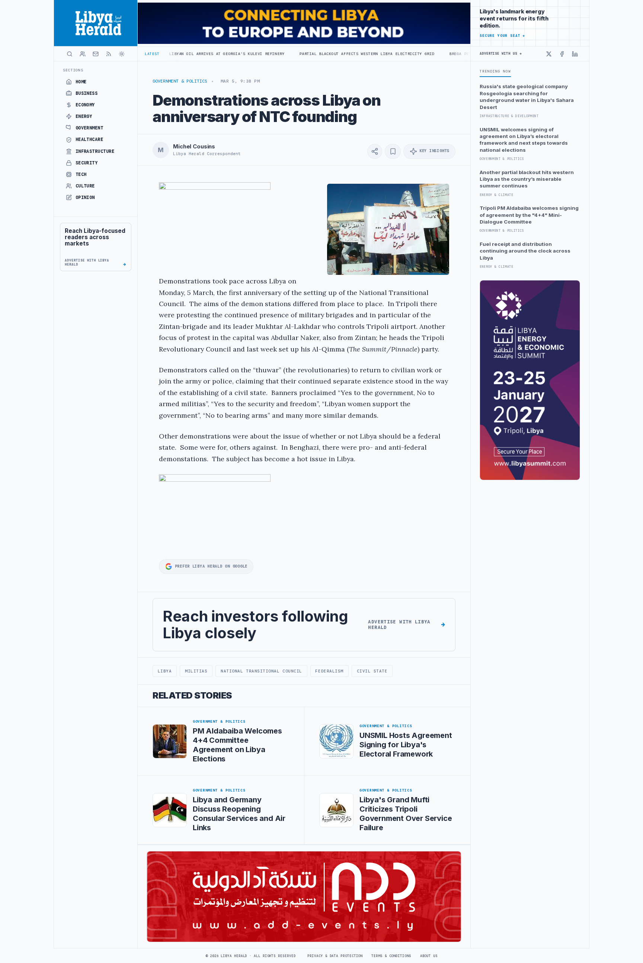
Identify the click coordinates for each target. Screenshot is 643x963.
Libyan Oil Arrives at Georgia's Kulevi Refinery (183, 53)
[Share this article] (374, 151)
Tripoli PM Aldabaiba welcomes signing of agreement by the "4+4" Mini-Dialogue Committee (529, 215)
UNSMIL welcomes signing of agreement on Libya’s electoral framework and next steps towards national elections (524, 139)
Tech (81, 174)
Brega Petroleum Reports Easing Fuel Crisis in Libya (468, 53)
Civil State (372, 671)
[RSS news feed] (108, 54)
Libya (165, 671)
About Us (429, 956)
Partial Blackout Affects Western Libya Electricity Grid (323, 53)
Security (87, 163)
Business (87, 93)
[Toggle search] (69, 54)
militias (196, 671)
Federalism (329, 671)
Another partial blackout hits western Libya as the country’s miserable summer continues (527, 179)
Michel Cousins (194, 146)
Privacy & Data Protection (334, 956)
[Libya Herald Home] (95, 23)
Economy (85, 104)
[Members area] (82, 54)
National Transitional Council (261, 671)
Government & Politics (180, 81)
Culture (85, 186)
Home (81, 81)
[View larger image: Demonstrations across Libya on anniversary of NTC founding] (388, 229)
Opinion (85, 197)
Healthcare (89, 139)
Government (89, 128)
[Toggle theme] (121, 54)
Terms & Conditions (391, 956)
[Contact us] (95, 54)
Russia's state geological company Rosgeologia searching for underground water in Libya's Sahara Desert (527, 96)
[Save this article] (393, 151)
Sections (73, 70)
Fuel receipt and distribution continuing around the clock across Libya (525, 251)
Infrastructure (95, 151)
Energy (84, 116)
